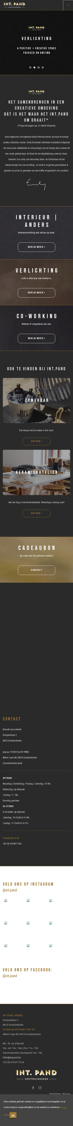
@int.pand (10, 890)
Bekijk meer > (36, 247)
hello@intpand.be (11, 838)
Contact (36, 570)
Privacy (66, 1093)
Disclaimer (55, 1093)
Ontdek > (36, 441)
